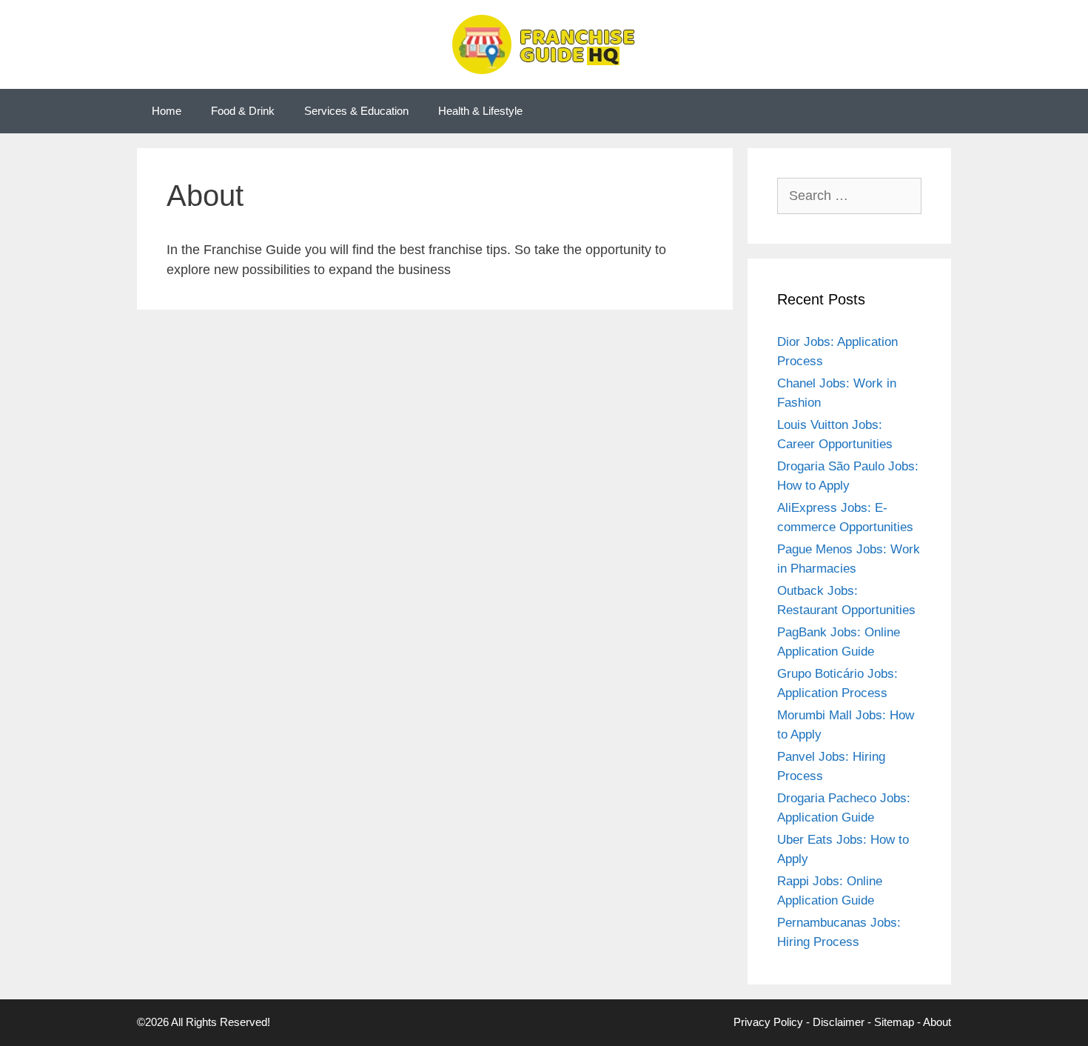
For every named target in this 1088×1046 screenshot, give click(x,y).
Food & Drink (243, 110)
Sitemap (894, 1022)
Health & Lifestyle (480, 110)
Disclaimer (838, 1022)
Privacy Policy (768, 1022)
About (937, 1022)
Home (166, 110)
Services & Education (356, 110)
